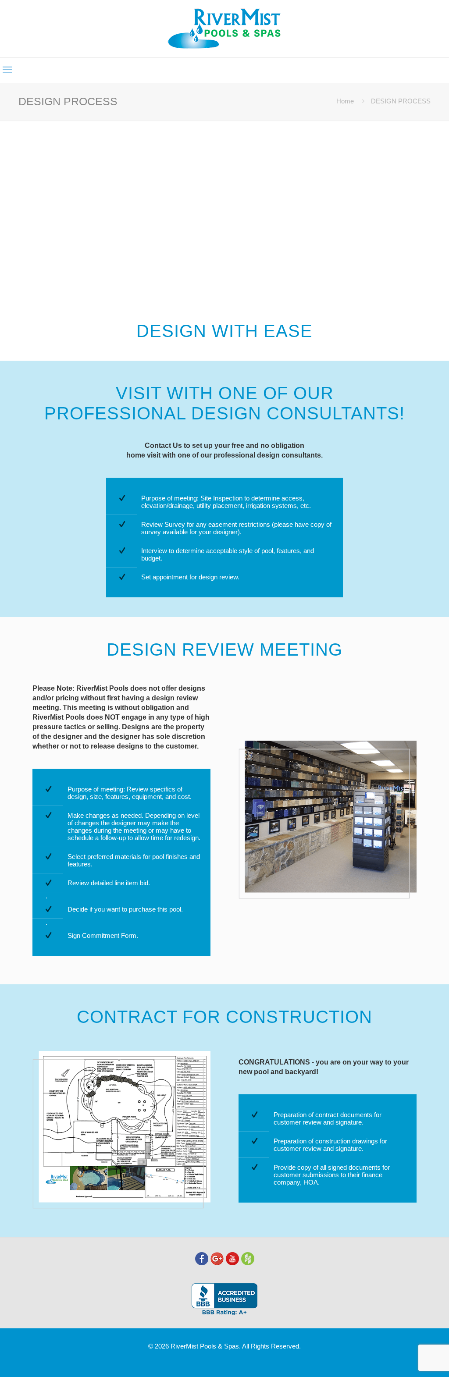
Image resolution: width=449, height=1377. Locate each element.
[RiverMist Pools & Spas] (224, 28)
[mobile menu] (7, 70)
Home (345, 101)
